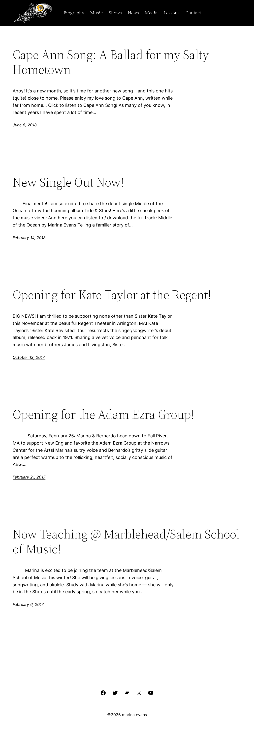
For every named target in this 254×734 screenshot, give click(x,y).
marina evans (134, 714)
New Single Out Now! (68, 182)
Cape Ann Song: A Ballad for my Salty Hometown (111, 62)
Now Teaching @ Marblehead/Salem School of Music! (126, 541)
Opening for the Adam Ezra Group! (103, 414)
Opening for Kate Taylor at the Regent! (112, 294)
